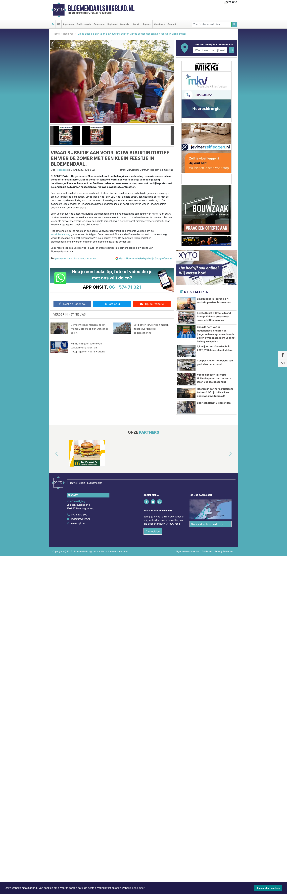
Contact (171, 24)
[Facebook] (147, 501)
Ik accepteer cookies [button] (268, 888)
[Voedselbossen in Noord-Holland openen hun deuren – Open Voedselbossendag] (186, 379)
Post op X (114, 304)
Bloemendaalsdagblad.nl (101, 8)
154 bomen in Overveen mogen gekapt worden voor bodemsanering (151, 328)
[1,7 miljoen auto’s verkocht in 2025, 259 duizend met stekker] (186, 351)
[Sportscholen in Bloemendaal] (186, 407)
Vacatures (159, 24)
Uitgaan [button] (145, 24)
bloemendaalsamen (85, 258)
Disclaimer (207, 551)
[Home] (53, 24)
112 (58, 24)
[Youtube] (153, 501)
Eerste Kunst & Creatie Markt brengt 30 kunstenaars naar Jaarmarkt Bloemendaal (214, 317)
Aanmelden (153, 531)
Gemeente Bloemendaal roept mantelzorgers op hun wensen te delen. (89, 328)
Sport (136, 24)
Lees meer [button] (138, 888)
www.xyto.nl (78, 523)
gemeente (60, 258)
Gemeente (99, 24)
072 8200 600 (79, 514)
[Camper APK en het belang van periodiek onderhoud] (186, 365)
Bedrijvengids (84, 24)
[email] (282, 363)
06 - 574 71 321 (125, 287)
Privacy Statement (224, 551)
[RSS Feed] (159, 501)
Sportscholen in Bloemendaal (214, 402)
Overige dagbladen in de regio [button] (207, 524)
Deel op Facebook (74, 304)
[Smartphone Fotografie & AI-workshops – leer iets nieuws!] (186, 303)
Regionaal (112, 24)
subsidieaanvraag (60, 234)
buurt (70, 258)
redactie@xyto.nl (80, 518)
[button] (51, 135)
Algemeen (68, 24)
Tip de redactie (154, 304)
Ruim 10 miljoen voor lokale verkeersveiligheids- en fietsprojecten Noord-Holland (88, 347)
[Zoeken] (234, 24)
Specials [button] (124, 24)
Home (56, 33)
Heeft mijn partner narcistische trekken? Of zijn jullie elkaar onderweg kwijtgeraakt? (215, 392)
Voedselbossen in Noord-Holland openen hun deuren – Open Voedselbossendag (214, 378)
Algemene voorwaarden (187, 551)
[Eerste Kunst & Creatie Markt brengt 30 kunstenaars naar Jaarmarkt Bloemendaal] (186, 317)
